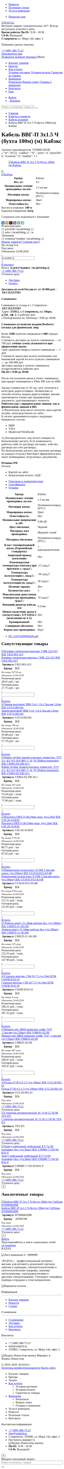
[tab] (17, 484)
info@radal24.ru (18, 1433)
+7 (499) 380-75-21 (12, 50)
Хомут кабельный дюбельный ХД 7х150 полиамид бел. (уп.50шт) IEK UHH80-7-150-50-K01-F (30, 1159)
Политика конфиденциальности (20, 1367)
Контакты (14, 88)
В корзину (7, 264)
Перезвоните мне (11, 53)
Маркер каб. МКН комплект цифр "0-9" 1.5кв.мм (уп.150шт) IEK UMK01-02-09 (31, 1037)
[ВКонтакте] (3, 222)
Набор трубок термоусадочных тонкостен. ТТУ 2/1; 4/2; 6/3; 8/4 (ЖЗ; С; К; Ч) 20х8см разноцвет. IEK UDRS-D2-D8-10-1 (30, 770)
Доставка (14, 1322)
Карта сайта (48, 1367)
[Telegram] (22, 222)
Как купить (15, 69)
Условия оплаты (40, 72)
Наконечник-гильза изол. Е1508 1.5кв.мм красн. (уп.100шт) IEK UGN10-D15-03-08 (30, 878)
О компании (16, 1319)
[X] (10, 222)
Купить (5, 701)
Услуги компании (19, 10)
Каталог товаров (19, 62)
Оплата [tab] (13, 283)
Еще (11, 91)
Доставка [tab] (14, 280)
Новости (14, 4)
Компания (15, 78)
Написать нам (17, 16)
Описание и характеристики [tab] (26, 481)
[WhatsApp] (18, 222)
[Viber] (14, 222)
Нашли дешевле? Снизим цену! (20, 241)
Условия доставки (19, 72)
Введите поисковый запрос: (18, 1459)
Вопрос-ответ (30, 81)
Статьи (13, 1306)
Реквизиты (15, 81)
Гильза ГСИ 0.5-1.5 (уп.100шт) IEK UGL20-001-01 (31, 1088)
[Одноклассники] (7, 222)
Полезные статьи (19, 7)
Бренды (13, 66)
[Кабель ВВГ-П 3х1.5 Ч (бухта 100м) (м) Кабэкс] (32, 165)
